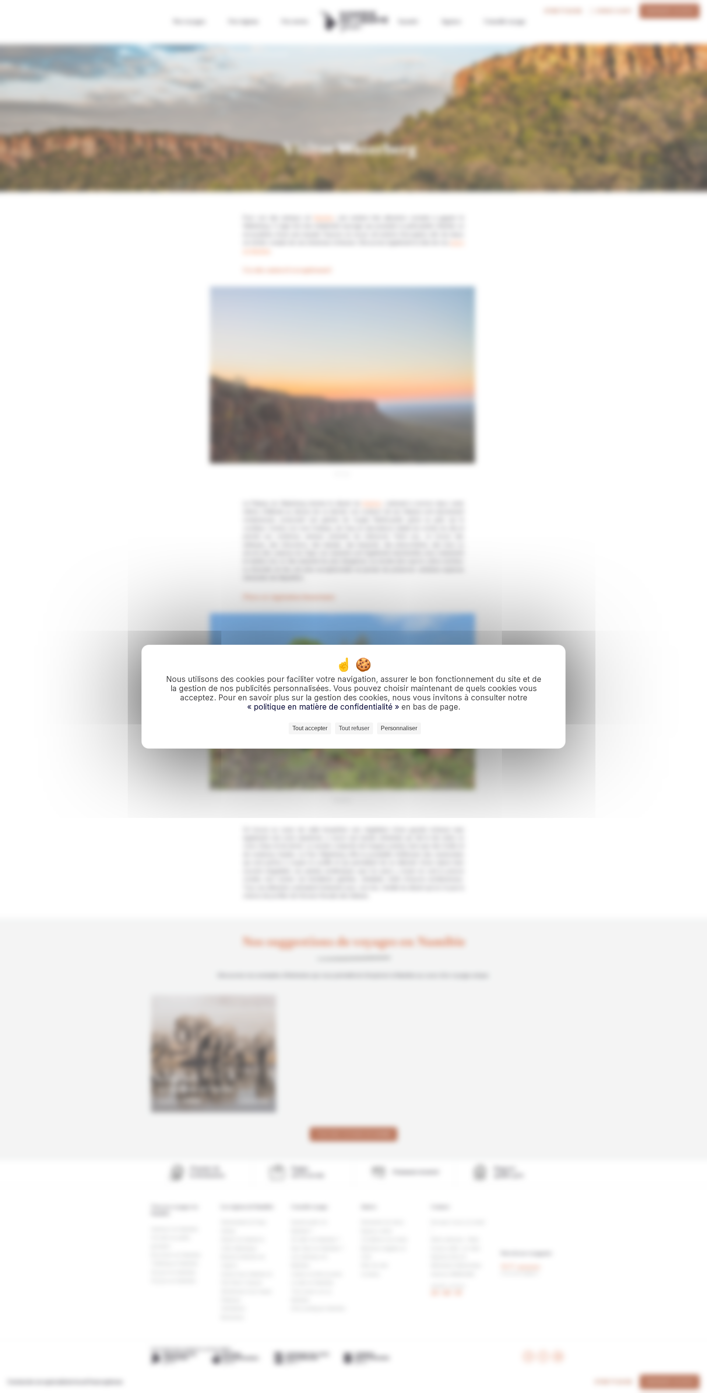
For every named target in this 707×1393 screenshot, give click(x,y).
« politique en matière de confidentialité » (324, 706)
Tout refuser (354, 728)
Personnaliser (399, 728)
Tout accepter (309, 728)
